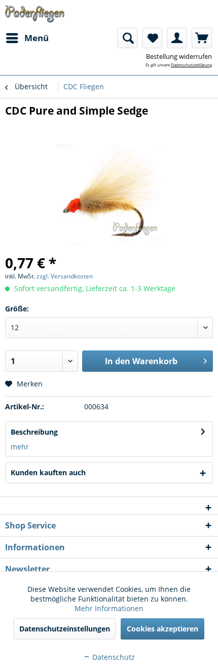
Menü (36, 38)
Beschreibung (34, 432)
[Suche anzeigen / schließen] (127, 38)
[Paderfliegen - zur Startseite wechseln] (34, 14)
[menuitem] (27, 38)
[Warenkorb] (202, 38)
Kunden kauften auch (48, 472)
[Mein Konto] (177, 38)
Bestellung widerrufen (179, 56)
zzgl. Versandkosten (65, 276)
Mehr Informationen (109, 608)
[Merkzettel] (152, 38)
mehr (20, 446)
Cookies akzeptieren (162, 628)
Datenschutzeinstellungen (64, 628)
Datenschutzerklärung (191, 64)
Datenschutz (112, 657)
